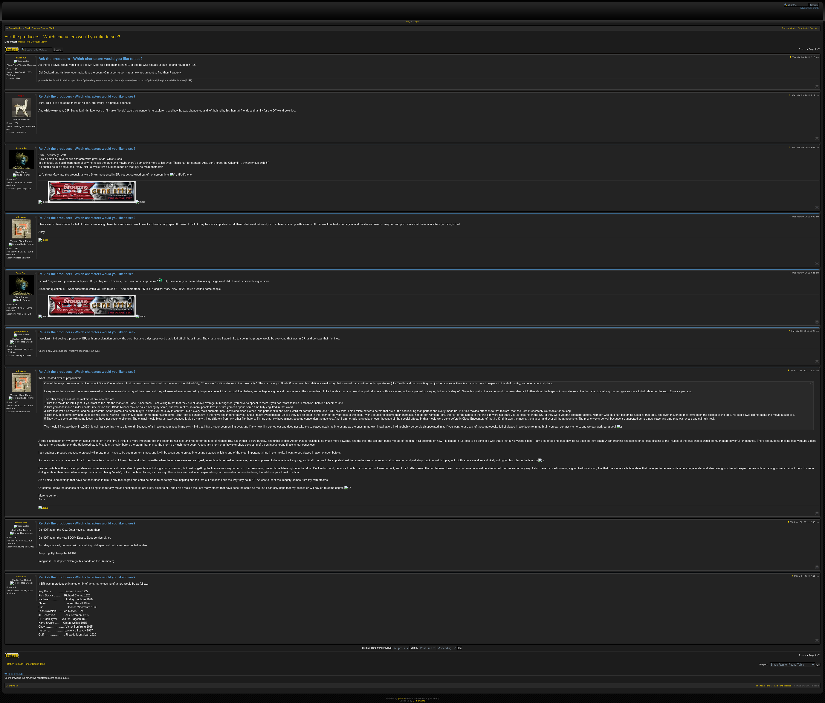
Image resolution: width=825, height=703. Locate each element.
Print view (814, 28)
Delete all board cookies (779, 686)
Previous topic (789, 28)
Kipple (21, 96)
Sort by (415, 647)
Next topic (803, 28)
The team (760, 686)
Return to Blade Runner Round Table (26, 664)
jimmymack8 (21, 331)
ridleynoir (21, 217)
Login (416, 21)
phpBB (401, 698)
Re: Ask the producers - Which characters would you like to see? (86, 96)
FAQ (408, 21)
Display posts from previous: (377, 647)
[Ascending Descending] (450, 647)
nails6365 (21, 58)
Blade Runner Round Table (40, 28)
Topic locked (11, 48)
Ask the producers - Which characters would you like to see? (62, 36)
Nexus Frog (21, 522)
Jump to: (763, 664)
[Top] (817, 86)
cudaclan (21, 576)
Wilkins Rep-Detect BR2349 (32, 41)
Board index (16, 28)
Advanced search (809, 8)
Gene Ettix (21, 148)
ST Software (419, 701)
